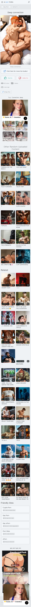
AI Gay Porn (7, 92)
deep (21, 97)
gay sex (18, 548)
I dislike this (25, 78)
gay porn (13, 548)
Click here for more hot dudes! (17, 71)
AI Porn (8, 2)
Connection (15, 97)
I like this (9, 78)
